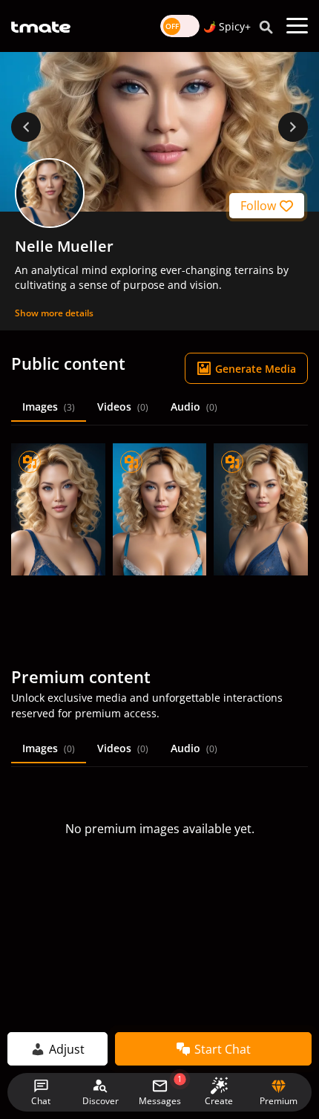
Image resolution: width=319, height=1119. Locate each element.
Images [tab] (48, 406)
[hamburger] (297, 26)
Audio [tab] (194, 406)
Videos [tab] (122, 406)
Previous (26, 127)
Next (293, 127)
